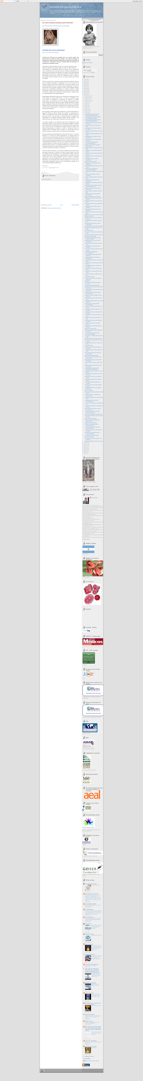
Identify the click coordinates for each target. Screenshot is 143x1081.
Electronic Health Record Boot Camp (92, 285)
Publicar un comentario (46, 179)
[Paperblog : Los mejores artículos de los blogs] (87, 631)
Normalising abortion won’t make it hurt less (93, 338)
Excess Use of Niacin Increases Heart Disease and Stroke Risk (96, 975)
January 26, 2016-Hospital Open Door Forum (94, 441)
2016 (85, 94)
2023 (85, 83)
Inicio (61, 204)
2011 (85, 448)
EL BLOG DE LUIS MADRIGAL (91, 964)
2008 (85, 453)
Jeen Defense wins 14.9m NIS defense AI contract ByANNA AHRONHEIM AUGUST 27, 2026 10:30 (93, 919)
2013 (85, 445)
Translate (93, 72)
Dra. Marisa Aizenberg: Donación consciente (94, 234)
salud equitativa (94, 497)
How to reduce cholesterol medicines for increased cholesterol (96, 1033)
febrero (86, 111)
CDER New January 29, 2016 (91, 161)
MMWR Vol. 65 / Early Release (91, 422)
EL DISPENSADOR (89, 909)
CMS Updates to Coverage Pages (91, 355)
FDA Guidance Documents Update (92, 435)
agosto (86, 101)
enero (86, 112)
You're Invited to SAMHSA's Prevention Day (93, 414)
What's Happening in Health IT (91, 418)
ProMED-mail (87, 280)
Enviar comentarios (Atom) (54, 208)
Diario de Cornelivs (89, 944)
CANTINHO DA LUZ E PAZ (90, 1046)
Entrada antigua (75, 204)
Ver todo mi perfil (86, 539)
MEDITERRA (87, 1058)
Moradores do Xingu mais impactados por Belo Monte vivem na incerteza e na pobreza (93, 1016)
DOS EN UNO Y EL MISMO (90, 965)
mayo (86, 106)
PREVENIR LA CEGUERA (90, 982)
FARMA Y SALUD (89, 1021)
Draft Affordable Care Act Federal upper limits (94, 225)
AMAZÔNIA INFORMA (90, 1014)
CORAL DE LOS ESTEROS (91, 1040)
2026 (85, 79)
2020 (85, 88)
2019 (85, 89)
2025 (85, 80)
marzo (86, 109)
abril (86, 108)
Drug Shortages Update (89, 276)
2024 (85, 82)
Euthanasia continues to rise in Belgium (92, 196)
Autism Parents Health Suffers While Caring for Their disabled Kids (95, 995)
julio (86, 103)
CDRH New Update (89, 230)
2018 (85, 91)
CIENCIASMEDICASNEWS (90, 903)
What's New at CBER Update (90, 236)
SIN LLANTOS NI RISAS (96, 1005)
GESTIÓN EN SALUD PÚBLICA (65, 7)
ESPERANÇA (94, 1047)
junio (86, 104)
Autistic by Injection (89, 992)
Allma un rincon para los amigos (92, 1060)
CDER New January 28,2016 (90, 328)
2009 (85, 451)
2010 (85, 450)
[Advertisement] (53, 192)
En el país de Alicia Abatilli (91, 883)
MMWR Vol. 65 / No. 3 (89, 216)
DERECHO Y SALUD (89, 934)
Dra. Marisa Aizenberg (89, 436)
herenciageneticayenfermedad (91, 893)
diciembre (87, 95)
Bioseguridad (88, 923)
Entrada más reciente (46, 204)
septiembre (87, 100)
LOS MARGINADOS (89, 917)
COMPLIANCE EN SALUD (96, 935)
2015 (85, 442)
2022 (85, 85)
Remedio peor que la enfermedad (53, 50)
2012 (85, 447)
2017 (85, 92)
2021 (85, 86)
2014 (85, 444)
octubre (86, 98)
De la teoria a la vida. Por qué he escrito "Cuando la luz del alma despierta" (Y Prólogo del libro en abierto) (96, 947)
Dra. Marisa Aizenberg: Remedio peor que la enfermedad (55, 25)
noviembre (87, 97)
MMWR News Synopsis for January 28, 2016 (94, 214)
